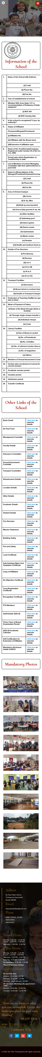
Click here (31, 420)
